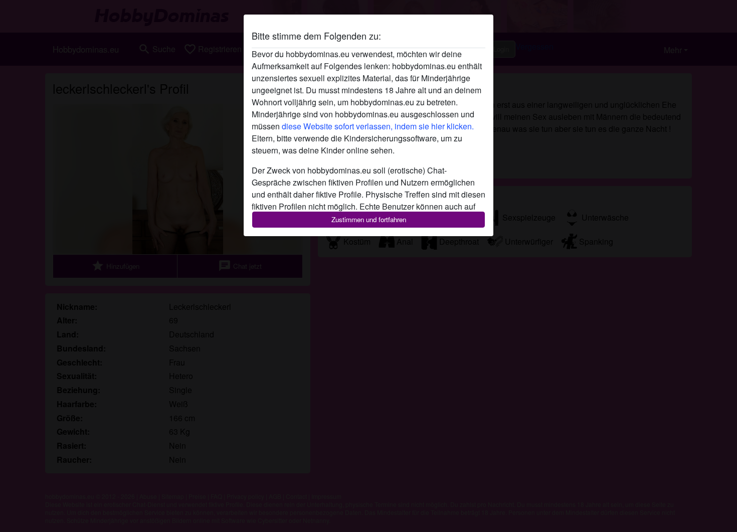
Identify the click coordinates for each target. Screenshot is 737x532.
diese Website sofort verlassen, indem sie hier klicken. (378, 126)
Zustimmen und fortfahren (368, 219)
